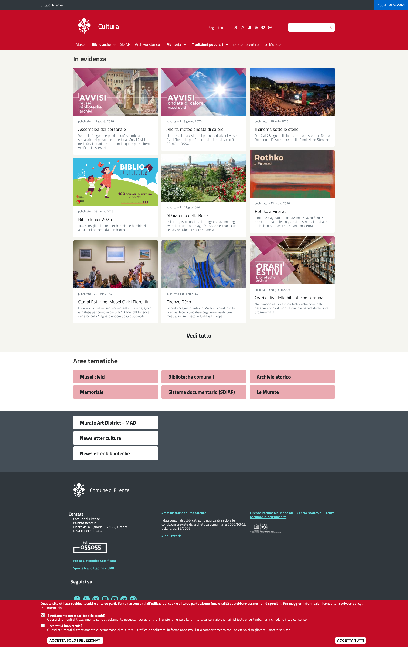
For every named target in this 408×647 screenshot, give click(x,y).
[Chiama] (90, 547)
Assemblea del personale (102, 129)
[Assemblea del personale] (115, 92)
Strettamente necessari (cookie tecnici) (76, 615)
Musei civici (92, 377)
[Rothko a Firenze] (292, 174)
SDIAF (125, 44)
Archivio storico (147, 44)
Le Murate (272, 44)
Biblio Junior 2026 (95, 219)
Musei (80, 44)
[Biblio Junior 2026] (115, 182)
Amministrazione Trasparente (184, 512)
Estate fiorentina (245, 44)
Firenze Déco (178, 301)
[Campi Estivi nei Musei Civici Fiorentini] (115, 264)
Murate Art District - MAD (108, 422)
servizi (391, 5)
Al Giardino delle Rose (187, 215)
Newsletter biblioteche (105, 453)
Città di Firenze (52, 5)
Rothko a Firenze (271, 211)
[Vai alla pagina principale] (84, 26)
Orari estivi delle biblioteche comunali (290, 297)
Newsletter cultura (100, 438)
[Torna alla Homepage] (79, 489)
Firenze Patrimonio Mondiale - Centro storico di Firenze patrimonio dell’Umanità (292, 514)
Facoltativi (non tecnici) (65, 625)
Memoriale (91, 392)
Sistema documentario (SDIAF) (201, 392)
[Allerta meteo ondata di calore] (203, 92)
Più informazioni (52, 608)
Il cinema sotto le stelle (277, 129)
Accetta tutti (350, 640)
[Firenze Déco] (203, 264)
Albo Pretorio (172, 535)
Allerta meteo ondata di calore (195, 129)
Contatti (76, 513)
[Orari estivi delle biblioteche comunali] (292, 260)
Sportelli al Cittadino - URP (93, 568)
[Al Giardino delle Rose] (203, 178)
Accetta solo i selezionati (75, 640)
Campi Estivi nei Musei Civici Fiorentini (114, 301)
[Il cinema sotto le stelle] (292, 92)
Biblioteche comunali (191, 377)
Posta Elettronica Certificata (94, 560)
